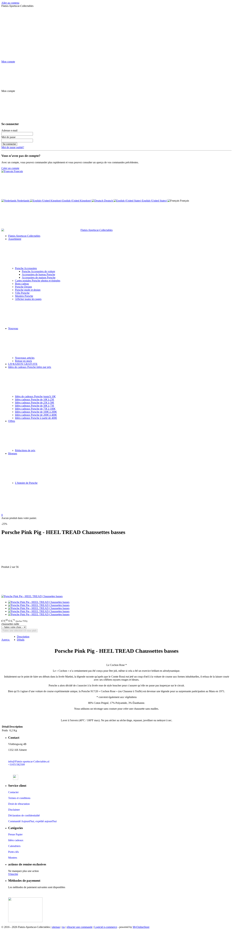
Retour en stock (23, 360)
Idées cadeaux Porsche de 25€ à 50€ (34, 402)
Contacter (13, 792)
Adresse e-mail (9, 130)
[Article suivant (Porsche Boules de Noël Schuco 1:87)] (116, 582)
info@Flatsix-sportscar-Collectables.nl (28, 761)
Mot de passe (8, 137)
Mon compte (8, 61)
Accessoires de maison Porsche (38, 277)
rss (63, 927)
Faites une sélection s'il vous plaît (19, 630)
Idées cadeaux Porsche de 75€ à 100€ (35, 408)
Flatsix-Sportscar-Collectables (24, 235)
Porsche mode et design (27, 289)
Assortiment (14, 238)
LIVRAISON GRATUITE (23, 364)
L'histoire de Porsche (26, 482)
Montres (12, 857)
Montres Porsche (24, 296)
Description (23, 636)
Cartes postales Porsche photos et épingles (37, 280)
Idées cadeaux (15, 840)
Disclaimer (14, 809)
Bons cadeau (22, 283)
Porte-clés (13, 851)
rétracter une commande (79, 927)
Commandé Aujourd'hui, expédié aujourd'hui (32, 821)
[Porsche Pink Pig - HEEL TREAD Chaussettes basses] (32, 596)
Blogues (12, 453)
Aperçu (5, 639)
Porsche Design (23, 286)
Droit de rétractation (19, 803)
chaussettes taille (10, 624)
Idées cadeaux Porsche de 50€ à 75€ (34, 405)
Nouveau (13, 328)
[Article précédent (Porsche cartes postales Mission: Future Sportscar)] (116, 552)
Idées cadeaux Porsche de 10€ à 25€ (34, 399)
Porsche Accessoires (26, 268)
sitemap (56, 927)
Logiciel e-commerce (105, 927)
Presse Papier (15, 834)
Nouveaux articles (24, 357)
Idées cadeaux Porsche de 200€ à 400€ (36, 414)
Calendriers (14, 846)
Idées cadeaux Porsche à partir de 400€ (36, 417)
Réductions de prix (25, 450)
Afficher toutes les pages (28, 299)
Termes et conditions (19, 798)
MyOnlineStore (141, 927)
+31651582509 (16, 764)
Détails (20, 639)
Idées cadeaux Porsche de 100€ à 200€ (36, 411)
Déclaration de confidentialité (24, 815)
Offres (11, 421)
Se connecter (9, 144)
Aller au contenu (10, 2)
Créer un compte (10, 168)
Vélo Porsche (22, 292)
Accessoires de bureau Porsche (38, 274)
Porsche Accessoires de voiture (38, 271)
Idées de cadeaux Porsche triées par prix (29, 367)
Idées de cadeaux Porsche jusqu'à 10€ (35, 396)
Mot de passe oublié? (12, 147)
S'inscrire (13, 874)
